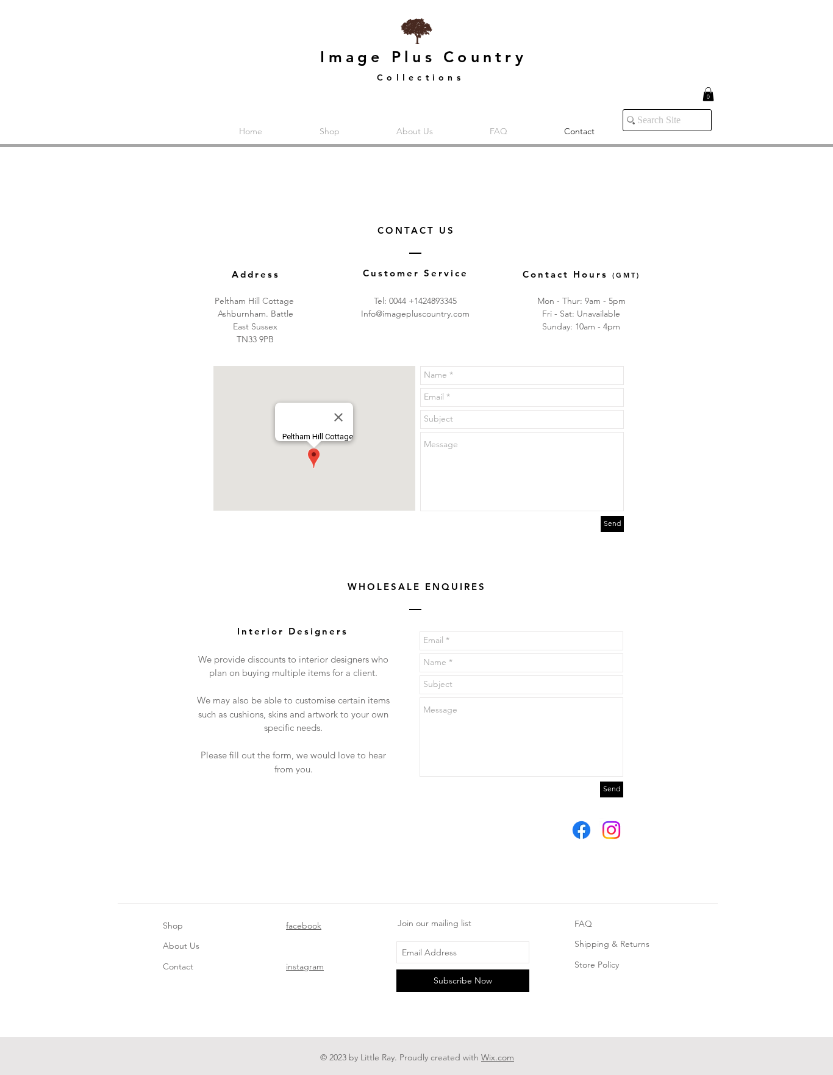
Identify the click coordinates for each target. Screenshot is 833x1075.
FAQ (583, 923)
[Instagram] (611, 830)
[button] (708, 94)
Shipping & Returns (611, 943)
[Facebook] (581, 830)
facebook (303, 925)
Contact (178, 966)
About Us (181, 945)
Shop (173, 925)
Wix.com (497, 1057)
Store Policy (596, 964)
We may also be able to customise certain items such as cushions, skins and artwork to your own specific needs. (293, 713)
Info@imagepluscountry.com (415, 313)
